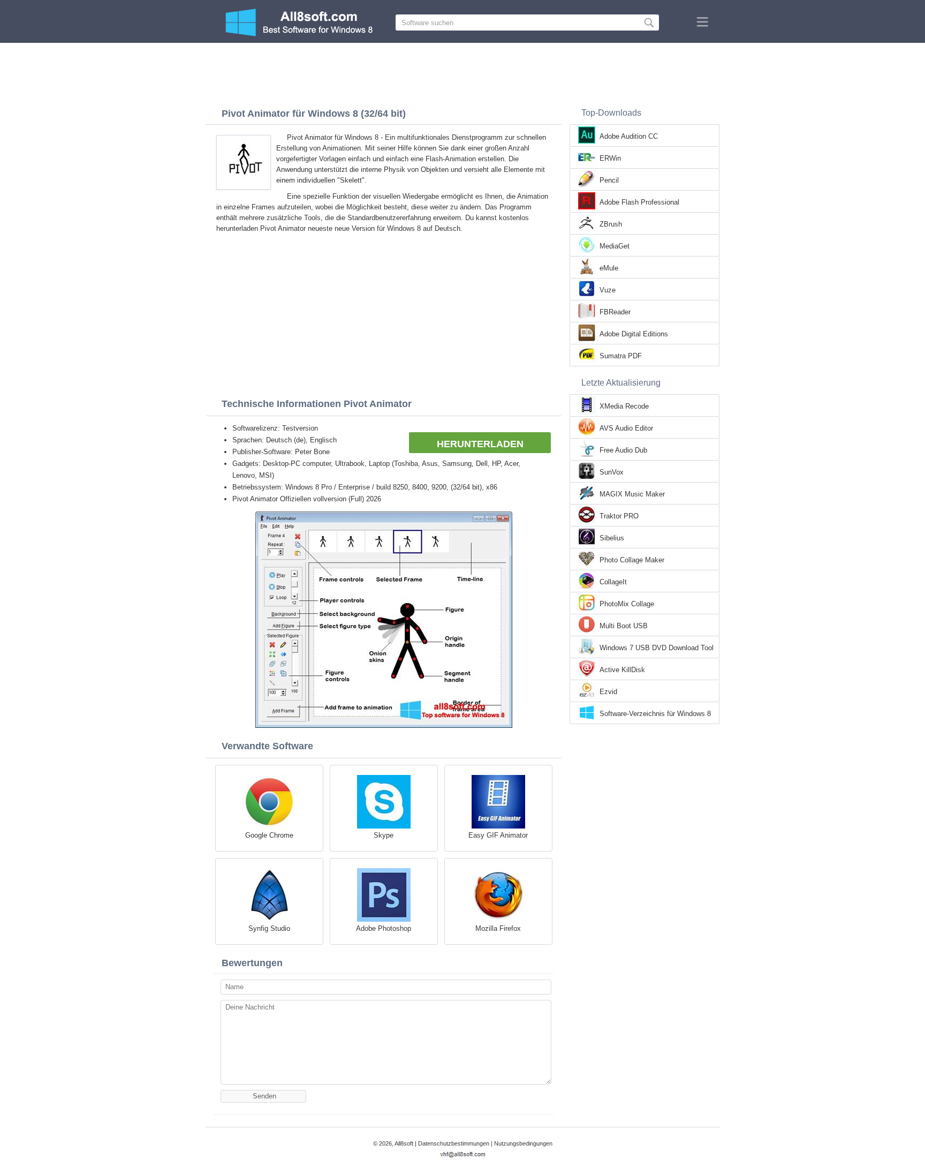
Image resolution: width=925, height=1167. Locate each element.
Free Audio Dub (623, 450)
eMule (609, 268)
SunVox (612, 472)
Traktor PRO (619, 516)
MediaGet (615, 246)
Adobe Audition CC (629, 136)
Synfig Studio (269, 928)
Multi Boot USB (624, 626)
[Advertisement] (462, 72)
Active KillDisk (622, 670)
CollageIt (613, 582)
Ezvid (608, 692)
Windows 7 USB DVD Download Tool (657, 648)
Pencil (609, 180)
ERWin (610, 158)
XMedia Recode (624, 406)
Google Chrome (269, 835)
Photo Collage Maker (632, 560)
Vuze (608, 290)
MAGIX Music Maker (632, 494)
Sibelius (612, 538)
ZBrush (611, 224)
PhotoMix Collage (627, 604)
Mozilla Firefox (498, 928)
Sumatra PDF (621, 356)
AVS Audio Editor (626, 428)
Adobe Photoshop (383, 928)
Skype (383, 835)
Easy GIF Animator (498, 835)
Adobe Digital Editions (634, 334)
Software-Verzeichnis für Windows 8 (655, 714)
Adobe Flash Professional (639, 202)
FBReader (615, 312)
